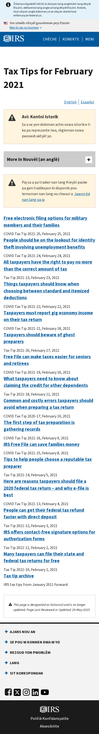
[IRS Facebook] (8, 691)
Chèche (50, 39)
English (70, 102)
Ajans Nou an (22, 631)
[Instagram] (26, 691)
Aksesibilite (49, 726)
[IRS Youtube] (45, 691)
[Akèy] (13, 37)
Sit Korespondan (26, 673)
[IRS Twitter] (17, 691)
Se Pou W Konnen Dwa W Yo (35, 642)
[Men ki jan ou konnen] (49, 25)
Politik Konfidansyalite (50, 718)
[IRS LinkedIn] (35, 691)
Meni (89, 39)
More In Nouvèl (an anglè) (33, 159)
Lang (14, 662)
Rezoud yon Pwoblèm (30, 652)
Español (87, 102)
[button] (70, 39)
